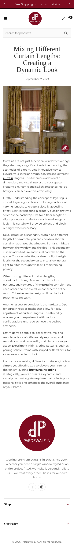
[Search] (66, 33)
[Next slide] (70, 4)
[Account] (64, 18)
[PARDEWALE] (35, 18)
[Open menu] (5, 18)
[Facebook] (32, 487)
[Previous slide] (4, 4)
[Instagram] (42, 487)
